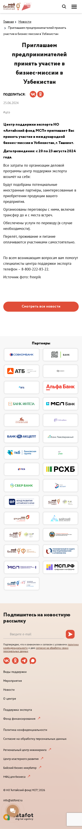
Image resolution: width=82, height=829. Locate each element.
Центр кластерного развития (20, 759)
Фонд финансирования (19, 719)
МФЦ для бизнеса (14, 777)
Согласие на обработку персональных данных (34, 739)
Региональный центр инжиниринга (24, 750)
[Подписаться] (70, 634)
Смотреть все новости (41, 306)
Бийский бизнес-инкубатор (20, 768)
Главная (8, 22)
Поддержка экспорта (17, 710)
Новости (24, 22)
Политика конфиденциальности (25, 730)
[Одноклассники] (40, 93)
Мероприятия (12, 681)
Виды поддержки (15, 672)
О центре (9, 699)
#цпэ (6, 112)
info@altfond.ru (13, 800)
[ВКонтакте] (33, 93)
